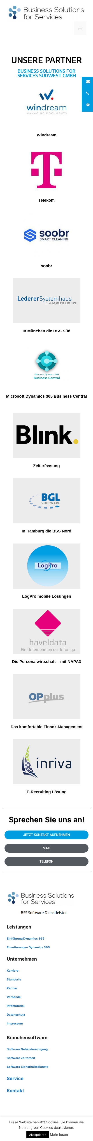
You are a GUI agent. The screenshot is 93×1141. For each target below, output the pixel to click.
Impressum (15, 1023)
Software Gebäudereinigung (27, 1049)
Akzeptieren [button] (37, 1134)
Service (15, 1078)
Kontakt (15, 1090)
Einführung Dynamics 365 (25, 938)
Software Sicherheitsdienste (27, 1067)
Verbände (14, 997)
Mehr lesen (59, 1134)
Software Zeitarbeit (21, 1058)
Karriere (13, 970)
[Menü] (80, 28)
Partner (12, 988)
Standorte (14, 979)
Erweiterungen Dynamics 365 (28, 947)
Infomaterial (16, 1006)
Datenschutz (16, 1014)
